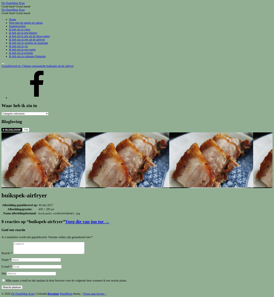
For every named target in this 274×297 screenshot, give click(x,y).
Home (12, 19)
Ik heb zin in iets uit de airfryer (27, 39)
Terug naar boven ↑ (94, 293)
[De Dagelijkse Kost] (37, 97)
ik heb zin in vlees (19, 29)
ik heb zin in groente (21, 53)
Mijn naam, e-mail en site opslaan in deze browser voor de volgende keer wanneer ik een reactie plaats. (66, 280)
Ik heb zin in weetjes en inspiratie (28, 43)
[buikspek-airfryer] (43, 186)
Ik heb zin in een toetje (22, 49)
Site (3, 273)
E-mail (6, 266)
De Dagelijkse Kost (22, 293)
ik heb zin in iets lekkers (23, 32)
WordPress (66, 293)
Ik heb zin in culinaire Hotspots (27, 56)
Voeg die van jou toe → (87, 221)
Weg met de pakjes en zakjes (26, 22)
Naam (6, 259)
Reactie (6, 253)
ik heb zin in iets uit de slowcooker (29, 36)
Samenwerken (17, 26)
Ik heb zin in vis (18, 46)
